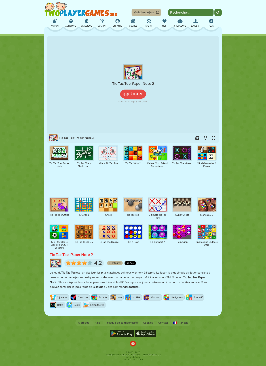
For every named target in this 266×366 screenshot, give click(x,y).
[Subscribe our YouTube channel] (133, 344)
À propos (83, 322)
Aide (97, 322)
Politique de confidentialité (121, 322)
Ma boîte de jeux (144, 12)
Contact (163, 322)
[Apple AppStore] (145, 333)
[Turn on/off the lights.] (205, 137)
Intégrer (116, 263)
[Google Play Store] (122, 333)
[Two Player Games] (80, 9)
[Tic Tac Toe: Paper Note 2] (133, 84)
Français (183, 322)
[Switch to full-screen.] (213, 137)
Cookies (148, 322)
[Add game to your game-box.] (197, 137)
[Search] (218, 12)
